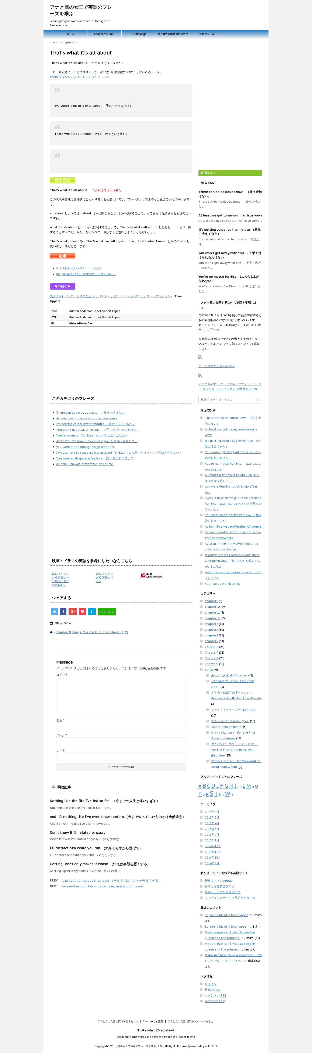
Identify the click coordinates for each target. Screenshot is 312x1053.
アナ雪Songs (138, 34)
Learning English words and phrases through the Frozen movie (156, 1036)
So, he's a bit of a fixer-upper (226, 915)
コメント (62, 674)
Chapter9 (211, 664)
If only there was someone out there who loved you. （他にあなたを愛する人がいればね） (232, 560)
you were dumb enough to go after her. (85, 447)
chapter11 (212, 612)
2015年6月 (212, 812)
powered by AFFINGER (203, 1046)
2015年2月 (212, 835)
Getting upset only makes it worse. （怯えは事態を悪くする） (100, 864)
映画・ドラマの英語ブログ (222, 892)
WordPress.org (215, 1001)
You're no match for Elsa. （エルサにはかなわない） (93, 435)
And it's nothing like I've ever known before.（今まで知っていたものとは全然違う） (118, 817)
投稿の (212, 990)
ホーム (70, 34)
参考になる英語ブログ (220, 886)
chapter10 (63, 632)
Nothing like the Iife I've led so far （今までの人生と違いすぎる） (105, 801)
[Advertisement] (85, 521)
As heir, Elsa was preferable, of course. (85, 464)
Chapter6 (211, 647)
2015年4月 (212, 823)
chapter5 (211, 641)
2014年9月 (212, 863)
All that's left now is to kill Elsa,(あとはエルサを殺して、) (97, 441)
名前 (60, 720)
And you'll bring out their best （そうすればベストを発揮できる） (111, 880)
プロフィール (207, 34)
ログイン (211, 984)
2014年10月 (213, 857)
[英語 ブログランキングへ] (165, 575)
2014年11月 (213, 852)
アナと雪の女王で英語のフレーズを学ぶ (191, 1021)
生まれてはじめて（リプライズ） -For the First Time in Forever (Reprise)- (234, 749)
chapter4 (211, 635)
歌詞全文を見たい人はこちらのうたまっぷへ (79, 77)
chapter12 (212, 618)
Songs (76, 632)
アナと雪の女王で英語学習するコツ (118, 1021)
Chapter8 (211, 658)
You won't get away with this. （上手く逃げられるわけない (97, 430)
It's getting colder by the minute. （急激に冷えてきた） (95, 424)
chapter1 (211, 601)
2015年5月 (212, 817)
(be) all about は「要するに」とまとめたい (86, 274)
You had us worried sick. (222, 584)
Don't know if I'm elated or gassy (77, 832)
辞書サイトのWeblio (219, 881)
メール (61, 735)
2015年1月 (212, 840)
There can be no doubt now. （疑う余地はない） (91, 412)
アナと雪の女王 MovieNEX (216, 366)
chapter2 (211, 624)
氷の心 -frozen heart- (226, 727)
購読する (209, 173)
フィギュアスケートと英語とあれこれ (230, 898)
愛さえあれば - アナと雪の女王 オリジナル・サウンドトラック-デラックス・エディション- (111, 296)
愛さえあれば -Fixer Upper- (102, 632)
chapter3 (211, 630)
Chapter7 (211, 652)
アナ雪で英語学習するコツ (172, 34)
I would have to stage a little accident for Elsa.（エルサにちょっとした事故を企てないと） (120, 452)
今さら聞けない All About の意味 (79, 268)
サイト (60, 750)
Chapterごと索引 (104, 34)
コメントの (215, 995)
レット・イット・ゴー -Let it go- (233, 710)
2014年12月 (213, 846)
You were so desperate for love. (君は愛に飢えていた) (95, 458)
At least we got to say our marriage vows (86, 418)
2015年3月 (212, 829)
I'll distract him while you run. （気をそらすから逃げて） (96, 848)
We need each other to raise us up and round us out (102, 886)
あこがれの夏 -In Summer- (230, 675)
